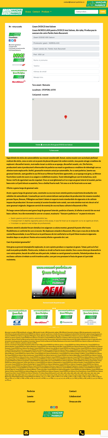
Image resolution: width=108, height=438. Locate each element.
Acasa (28, 12)
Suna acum (55, 150)
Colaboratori (75, 396)
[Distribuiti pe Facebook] (10, 41)
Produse (46, 12)
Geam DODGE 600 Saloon (44, 26)
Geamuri (31, 401)
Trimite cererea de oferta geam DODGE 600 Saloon (54, 145)
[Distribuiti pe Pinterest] (15, 41)
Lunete (30, 396)
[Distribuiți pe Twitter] (12, 41)
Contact (36, 12)
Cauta (103, 12)
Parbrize (31, 391)
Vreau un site (75, 401)
